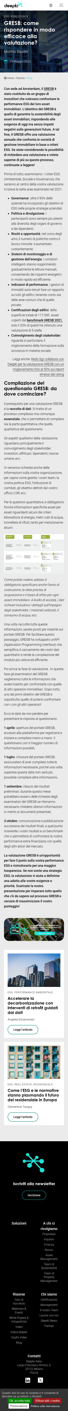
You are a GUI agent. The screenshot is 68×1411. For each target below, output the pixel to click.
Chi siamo (49, 1294)
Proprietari (49, 1234)
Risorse (20, 78)
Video (19, 1327)
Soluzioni (19, 1223)
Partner (49, 1326)
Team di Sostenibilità (49, 1266)
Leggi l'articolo (22, 1029)
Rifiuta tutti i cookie (48, 1400)
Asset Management (48, 1257)
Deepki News (49, 1320)
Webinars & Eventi (19, 1310)
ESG (6, 16)
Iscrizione (34, 1195)
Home (10, 78)
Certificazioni (49, 1299)
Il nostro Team (49, 1310)
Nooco (49, 1250)
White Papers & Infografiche (19, 1319)
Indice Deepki (19, 1332)
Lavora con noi (49, 1315)
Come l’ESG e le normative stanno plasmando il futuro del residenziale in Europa (33, 1095)
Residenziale (43, 1084)
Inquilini (49, 1239)
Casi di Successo (19, 1301)
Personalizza (18, 1406)
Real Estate (19, 16)
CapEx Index (19, 1337)
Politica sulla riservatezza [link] (45, 1406)
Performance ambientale (34, 992)
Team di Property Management (48, 1277)
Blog (29, 78)
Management (48, 1305)
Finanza (49, 1244)
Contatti (34, 1356)
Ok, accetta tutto (19, 1400)
